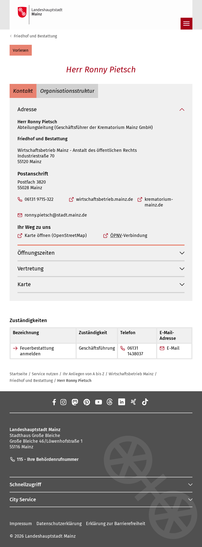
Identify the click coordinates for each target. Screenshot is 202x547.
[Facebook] (54, 402)
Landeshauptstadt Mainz (50, 536)
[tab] (23, 91)
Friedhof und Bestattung (35, 36)
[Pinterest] (86, 402)
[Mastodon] (75, 402)
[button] (21, 50)
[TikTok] (145, 402)
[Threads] (110, 402)
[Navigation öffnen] (186, 24)
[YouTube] (98, 402)
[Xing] (133, 402)
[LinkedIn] (122, 402)
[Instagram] (63, 402)
